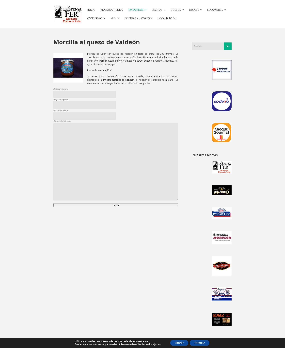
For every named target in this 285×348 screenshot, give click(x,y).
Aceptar (179, 342)
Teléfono (60, 99)
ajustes (157, 344)
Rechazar (200, 342)
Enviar (116, 205)
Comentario (62, 121)
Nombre (60, 89)
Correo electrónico (60, 110)
